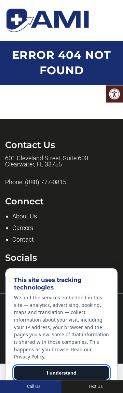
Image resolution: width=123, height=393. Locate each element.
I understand (62, 373)
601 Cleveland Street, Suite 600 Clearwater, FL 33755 (46, 161)
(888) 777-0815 (45, 182)
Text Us (95, 386)
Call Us (33, 386)
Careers (22, 227)
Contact (23, 239)
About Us (24, 216)
